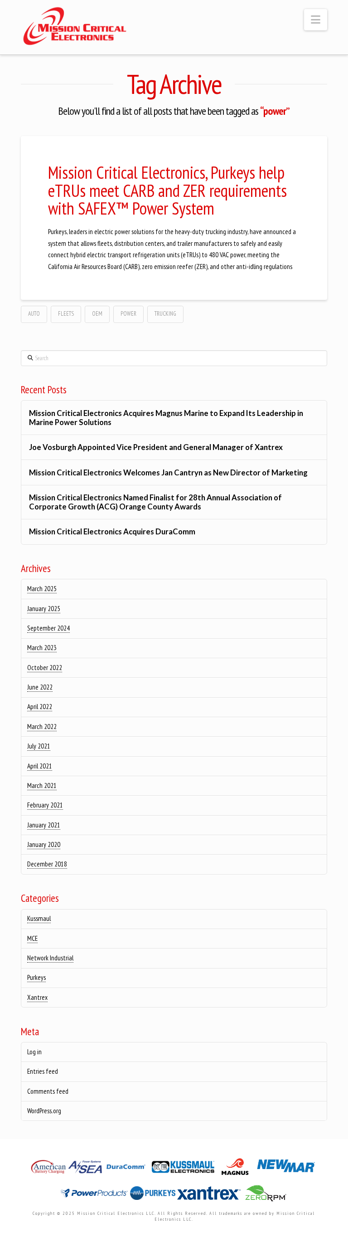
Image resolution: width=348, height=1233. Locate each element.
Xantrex (37, 997)
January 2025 (43, 608)
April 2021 (39, 766)
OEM (97, 314)
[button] (315, 19)
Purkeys (36, 977)
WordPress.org (44, 1110)
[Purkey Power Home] (153, 1196)
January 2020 (43, 844)
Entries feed (42, 1071)
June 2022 (40, 687)
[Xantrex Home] (209, 1196)
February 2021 (45, 805)
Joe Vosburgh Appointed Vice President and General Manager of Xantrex (156, 447)
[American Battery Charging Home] (49, 1169)
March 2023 (42, 647)
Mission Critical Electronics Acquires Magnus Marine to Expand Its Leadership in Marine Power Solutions (166, 418)
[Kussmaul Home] (184, 1169)
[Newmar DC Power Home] (286, 1169)
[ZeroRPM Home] (265, 1196)
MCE (32, 938)
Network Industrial (50, 958)
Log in (34, 1051)
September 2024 (48, 628)
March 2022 (42, 726)
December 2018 (47, 864)
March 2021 (42, 785)
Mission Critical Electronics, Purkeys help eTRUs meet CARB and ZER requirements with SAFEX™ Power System (167, 190)
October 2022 (44, 667)
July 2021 (38, 746)
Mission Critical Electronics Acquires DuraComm (112, 531)
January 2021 (43, 825)
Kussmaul (39, 918)
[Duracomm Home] (127, 1169)
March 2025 (42, 588)
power (128, 314)
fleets (66, 314)
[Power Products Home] (95, 1196)
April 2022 (39, 706)
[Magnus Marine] (236, 1169)
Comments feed (47, 1091)
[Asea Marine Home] (86, 1169)
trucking (165, 314)
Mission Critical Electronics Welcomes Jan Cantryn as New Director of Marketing (169, 472)
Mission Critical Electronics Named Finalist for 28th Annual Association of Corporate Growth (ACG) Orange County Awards (155, 502)
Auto (34, 314)
